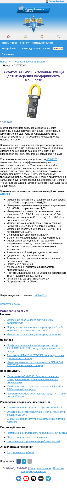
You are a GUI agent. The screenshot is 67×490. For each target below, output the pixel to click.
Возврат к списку (10, 303)
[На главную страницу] (33, 33)
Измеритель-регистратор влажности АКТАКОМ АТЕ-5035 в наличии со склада (35, 364)
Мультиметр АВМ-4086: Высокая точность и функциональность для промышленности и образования (33, 379)
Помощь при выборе (42, 43)
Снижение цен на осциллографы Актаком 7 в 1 (34, 407)
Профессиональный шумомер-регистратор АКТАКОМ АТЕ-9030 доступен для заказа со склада (33, 348)
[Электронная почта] (29, 461)
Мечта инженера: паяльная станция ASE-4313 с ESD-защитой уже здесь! (35, 388)
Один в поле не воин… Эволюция (27, 437)
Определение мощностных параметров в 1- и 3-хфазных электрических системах (35, 328)
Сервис (47, 48)
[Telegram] (24, 461)
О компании (8, 54)
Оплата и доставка (30, 48)
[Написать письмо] (25, 36)
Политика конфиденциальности (43, 470)
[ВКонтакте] (18, 461)
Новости (58, 48)
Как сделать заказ (40, 468)
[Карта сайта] (42, 36)
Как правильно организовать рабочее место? (33, 441)
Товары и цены (9, 43)
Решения (24, 43)
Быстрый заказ (9, 48)
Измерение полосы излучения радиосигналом (34, 334)
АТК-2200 (51, 159)
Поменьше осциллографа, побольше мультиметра (37, 432)
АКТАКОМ (40, 295)
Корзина (29, 9)
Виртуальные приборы (20, 452)
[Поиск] (58, 36)
